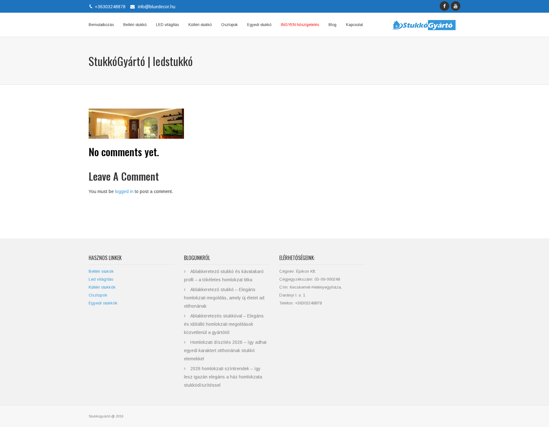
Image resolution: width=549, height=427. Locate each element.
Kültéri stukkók (102, 287)
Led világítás (101, 279)
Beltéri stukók (101, 271)
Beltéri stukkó (134, 25)
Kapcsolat (354, 25)
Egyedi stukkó (259, 25)
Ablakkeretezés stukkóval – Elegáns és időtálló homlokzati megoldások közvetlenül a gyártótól (224, 324)
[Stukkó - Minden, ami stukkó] (423, 25)
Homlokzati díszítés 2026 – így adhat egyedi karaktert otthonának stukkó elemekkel (225, 350)
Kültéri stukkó (200, 25)
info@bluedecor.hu (156, 6)
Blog (332, 25)
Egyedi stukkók (103, 303)
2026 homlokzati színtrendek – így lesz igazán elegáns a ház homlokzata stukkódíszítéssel (223, 377)
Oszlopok (229, 25)
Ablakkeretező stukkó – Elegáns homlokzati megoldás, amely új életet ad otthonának (224, 298)
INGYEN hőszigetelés (300, 25)
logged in (124, 191)
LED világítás (167, 25)
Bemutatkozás (101, 25)
